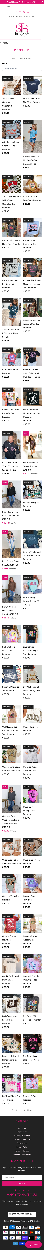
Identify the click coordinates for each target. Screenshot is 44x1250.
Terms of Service (22, 1151)
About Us (22, 1128)
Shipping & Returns (22, 1136)
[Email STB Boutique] (28, 12)
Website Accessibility (22, 1155)
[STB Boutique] (22, 29)
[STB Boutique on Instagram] (24, 12)
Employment (22, 1143)
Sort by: (5, 63)
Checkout (30, 16)
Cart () (21, 16)
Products (22, 50)
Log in (11, 16)
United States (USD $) (20, 1214)
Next (29, 1110)
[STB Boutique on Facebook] (16, 12)
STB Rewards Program (22, 1139)
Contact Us (22, 1132)
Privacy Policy (22, 1147)
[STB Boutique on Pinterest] (20, 12)
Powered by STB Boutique (30, 1221)
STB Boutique (15, 1221)
